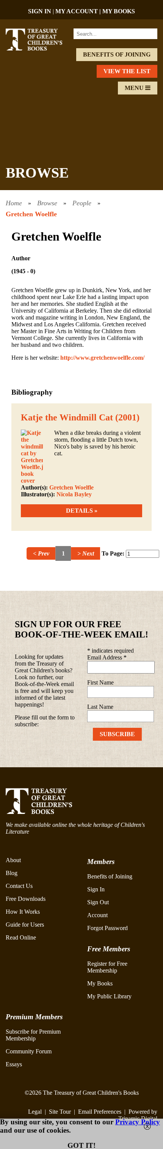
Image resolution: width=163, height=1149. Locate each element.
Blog (11, 873)
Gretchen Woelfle (31, 214)
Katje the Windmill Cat (67, 417)
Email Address (107, 657)
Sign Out (98, 902)
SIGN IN (39, 11)
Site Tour (60, 1111)
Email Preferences (99, 1111)
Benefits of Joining (116, 54)
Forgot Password (107, 928)
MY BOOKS (118, 11)
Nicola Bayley (74, 494)
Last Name (100, 707)
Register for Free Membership (107, 967)
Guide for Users (25, 924)
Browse (47, 203)
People (81, 203)
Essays (14, 1064)
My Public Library (109, 996)
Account (97, 915)
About (13, 860)
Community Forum (29, 1051)
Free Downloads (25, 899)
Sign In (96, 889)
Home (14, 203)
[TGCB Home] (40, 48)
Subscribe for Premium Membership (33, 1035)
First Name (100, 682)
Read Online (21, 937)
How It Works (23, 911)
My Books (100, 983)
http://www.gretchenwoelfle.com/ (102, 357)
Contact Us (19, 886)
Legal (35, 1111)
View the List (126, 71)
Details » (81, 510)
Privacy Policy (137, 1122)
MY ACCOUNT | (78, 11)
